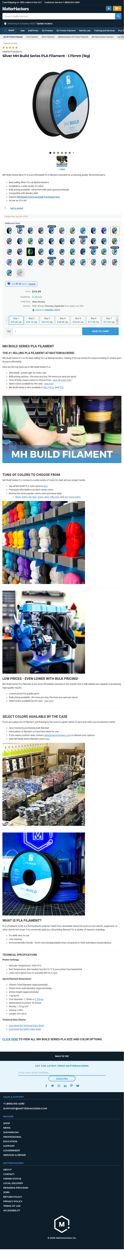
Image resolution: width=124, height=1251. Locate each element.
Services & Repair (14, 1155)
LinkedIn (65, 1086)
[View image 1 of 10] (50, 153)
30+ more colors (72, 497)
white (24, 497)
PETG (51, 387)
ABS (45, 387)
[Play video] (62, 161)
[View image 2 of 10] (54, 153)
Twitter (52, 1086)
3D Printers (47, 30)
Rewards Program (15, 1187)
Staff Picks (33, 30)
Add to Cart (100, 331)
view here (49, 383)
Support (9, 1146)
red (29, 497)
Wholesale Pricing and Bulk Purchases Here (38, 197)
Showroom (11, 1132)
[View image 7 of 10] (73, 153)
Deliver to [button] (47, 310)
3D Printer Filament (66, 30)
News (6, 1127)
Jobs (6, 1192)
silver (46, 497)
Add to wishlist (16, 208)
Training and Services (104, 30)
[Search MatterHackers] (118, 16)
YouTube (77, 1086)
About (7, 1169)
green (40, 497)
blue (34, 497)
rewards (32, 284)
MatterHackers (12, 51)
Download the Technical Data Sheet (26, 1025)
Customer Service (53, 2)
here (45, 486)
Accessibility (11, 1210)
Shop (6, 1123)
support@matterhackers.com (25, 1108)
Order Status (12, 1178)
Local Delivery (13, 1183)
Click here (10, 1039)
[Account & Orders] (109, 8)
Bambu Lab (84, 30)
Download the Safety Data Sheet (25, 1029)
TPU (61, 387)
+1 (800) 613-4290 (70, 2)
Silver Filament (48, 37)
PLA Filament (32, 37)
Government (11, 1150)
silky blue (54, 497)
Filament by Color (11, 43)
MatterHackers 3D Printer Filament (73, 37)
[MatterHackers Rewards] (8, 283)
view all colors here (62, 380)
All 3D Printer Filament (13, 37)
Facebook (46, 1086)
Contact (8, 1174)
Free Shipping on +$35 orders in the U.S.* (22, 2)
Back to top (62, 1056)
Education (10, 1141)
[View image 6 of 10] (70, 153)
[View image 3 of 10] (58, 153)
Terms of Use (11, 1205)
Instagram (59, 1086)
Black (18, 497)
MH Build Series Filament (103, 37)
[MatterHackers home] (15, 9)
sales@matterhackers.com (57, 735)
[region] (61, 105)
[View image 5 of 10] (66, 153)
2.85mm (39, 999)
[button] (61, 23)
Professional (12, 1136)
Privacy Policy (12, 1201)
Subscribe (62, 1078)
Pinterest (71, 1086)
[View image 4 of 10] (62, 153)
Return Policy (12, 1196)
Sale (22, 30)
